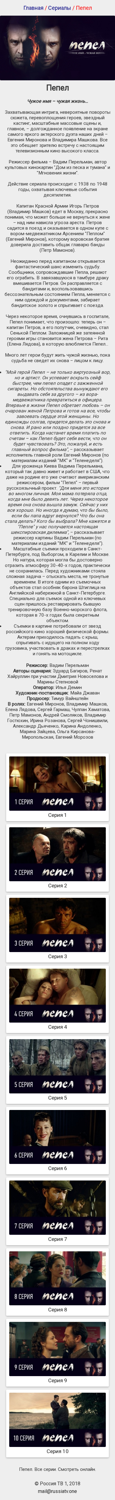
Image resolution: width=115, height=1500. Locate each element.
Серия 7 (57, 1239)
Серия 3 (57, 956)
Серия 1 (57, 815)
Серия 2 (57, 885)
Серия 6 (57, 1168)
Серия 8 (57, 1310)
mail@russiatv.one (57, 1491)
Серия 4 (57, 1027)
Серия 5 (57, 1098)
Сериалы (59, 8)
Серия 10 (58, 1451)
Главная (33, 8)
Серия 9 (57, 1380)
